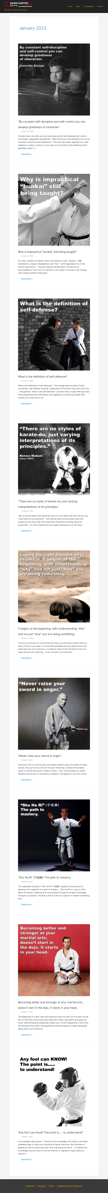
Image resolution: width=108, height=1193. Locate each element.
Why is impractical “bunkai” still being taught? (47, 251)
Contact (100, 6)
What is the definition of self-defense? (42, 376)
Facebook (30, 1186)
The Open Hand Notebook (15, 10)
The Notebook (88, 6)
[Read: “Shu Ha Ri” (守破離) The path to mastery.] (54, 835)
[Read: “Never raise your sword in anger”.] (54, 713)
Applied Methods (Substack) (69, 1186)
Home (70, 6)
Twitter (51, 1186)
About (78, 6)
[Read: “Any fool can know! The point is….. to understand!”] (54, 1090)
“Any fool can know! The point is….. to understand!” (50, 1132)
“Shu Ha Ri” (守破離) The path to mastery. (44, 877)
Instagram (41, 1186)
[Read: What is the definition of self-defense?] (54, 334)
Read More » (26, 154)
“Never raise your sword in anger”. (40, 755)
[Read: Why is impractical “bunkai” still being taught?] (54, 209)
